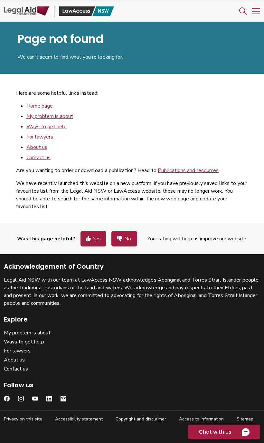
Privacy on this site (23, 419)
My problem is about (49, 116)
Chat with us (215, 432)
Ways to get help (46, 126)
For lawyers (39, 136)
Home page (39, 106)
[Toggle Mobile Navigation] (256, 11)
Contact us (38, 157)
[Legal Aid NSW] (59, 11)
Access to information (201, 419)
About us (36, 147)
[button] (243, 11)
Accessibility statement (79, 419)
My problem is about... (28, 332)
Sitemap (245, 419)
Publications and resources (188, 170)
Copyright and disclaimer (141, 419)
